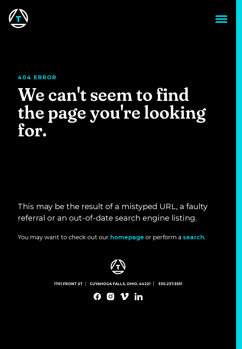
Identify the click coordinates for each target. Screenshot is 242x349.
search (193, 237)
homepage (127, 237)
